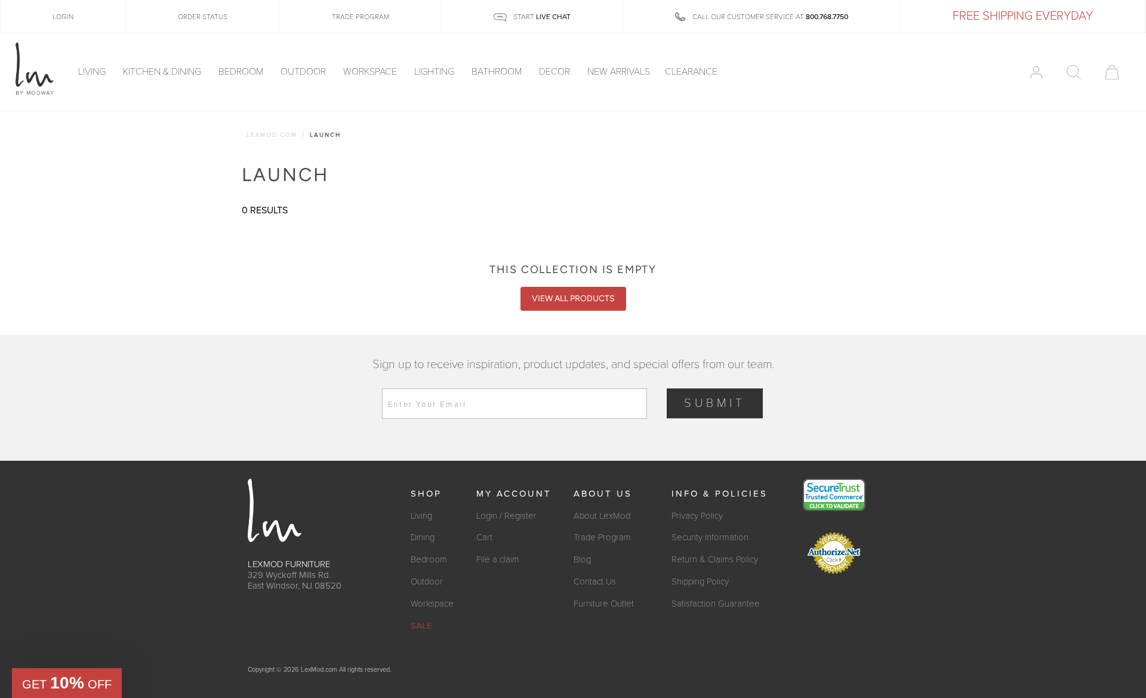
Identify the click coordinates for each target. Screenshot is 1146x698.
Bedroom (242, 72)
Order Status (202, 17)
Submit (714, 403)
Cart (484, 537)
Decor (555, 72)
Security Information (709, 537)
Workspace (371, 72)
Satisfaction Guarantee (715, 603)
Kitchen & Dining (163, 72)
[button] (67, 683)
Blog (582, 559)
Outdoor (304, 72)
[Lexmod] (35, 70)
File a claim (497, 559)
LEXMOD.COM (272, 135)
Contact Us (595, 581)
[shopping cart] (1112, 72)
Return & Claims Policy (714, 559)
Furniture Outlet (604, 603)
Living (93, 72)
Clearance (691, 72)
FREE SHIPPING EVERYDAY (1023, 16)
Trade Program (602, 537)
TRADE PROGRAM (360, 17)
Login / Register (506, 515)
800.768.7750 (827, 17)
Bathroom (498, 72)
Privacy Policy (697, 515)
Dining (423, 537)
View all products (573, 298)
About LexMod (602, 515)
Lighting (435, 72)
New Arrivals (618, 72)
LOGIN (63, 17)
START (541, 17)
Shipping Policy (700, 581)
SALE (421, 625)
